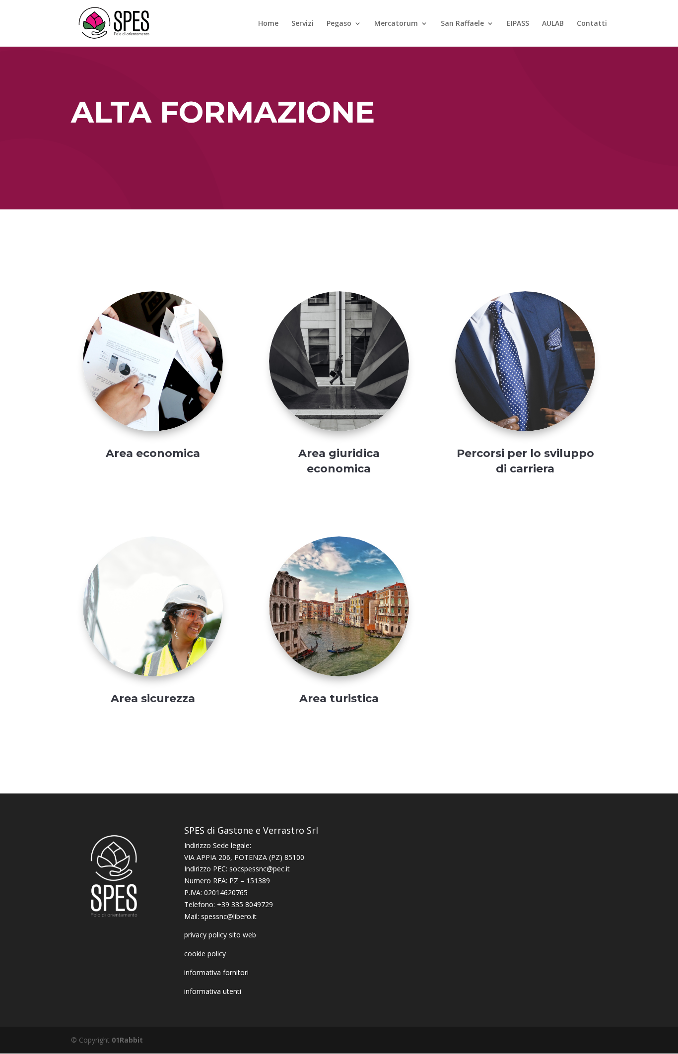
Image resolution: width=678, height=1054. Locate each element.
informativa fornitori (216, 972)
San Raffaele (462, 24)
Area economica (153, 453)
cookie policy (205, 953)
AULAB (553, 24)
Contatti (592, 24)
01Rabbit (127, 1040)
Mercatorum (396, 24)
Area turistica (339, 698)
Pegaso (339, 24)
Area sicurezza (153, 698)
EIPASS (518, 24)
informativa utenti (212, 991)
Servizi (302, 24)
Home (268, 24)
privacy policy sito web (220, 934)
